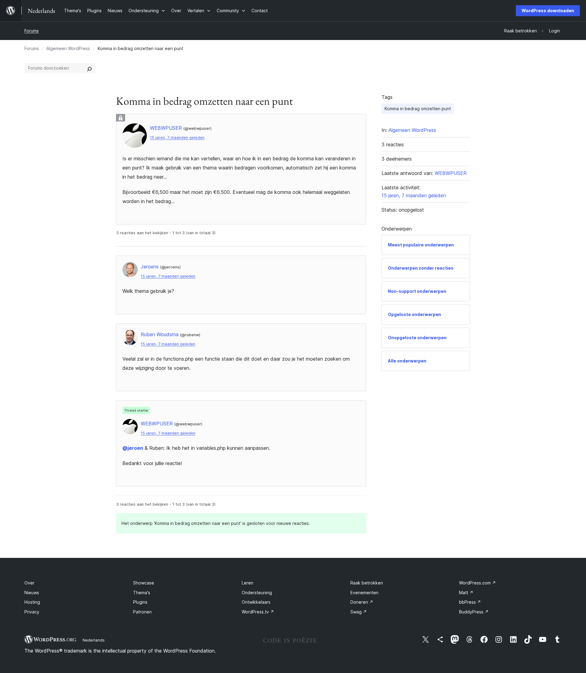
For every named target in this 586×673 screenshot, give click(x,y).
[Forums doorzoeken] (89, 68)
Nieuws (31, 592)
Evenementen (364, 592)
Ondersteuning (257, 592)
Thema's (141, 592)
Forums (31, 30)
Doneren (361, 602)
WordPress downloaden (548, 10)
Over (29, 582)
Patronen (142, 611)
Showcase (143, 582)
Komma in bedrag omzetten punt (418, 108)
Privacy (31, 611)
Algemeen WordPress (68, 48)
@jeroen (132, 448)
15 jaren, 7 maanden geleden (177, 137)
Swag (358, 611)
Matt (466, 592)
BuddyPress (474, 611)
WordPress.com (477, 582)
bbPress (470, 602)
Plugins (140, 602)
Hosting (32, 602)
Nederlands (94, 640)
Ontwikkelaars (256, 602)
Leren (247, 582)
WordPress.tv (258, 611)
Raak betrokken (366, 582)
